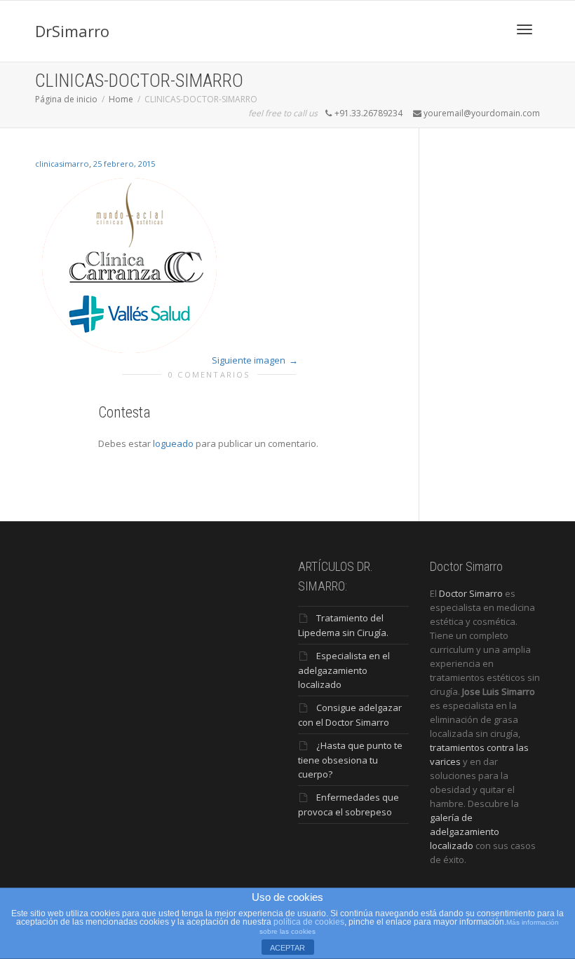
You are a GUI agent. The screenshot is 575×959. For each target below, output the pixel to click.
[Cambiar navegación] (524, 29)
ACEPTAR (287, 948)
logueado (173, 443)
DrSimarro (72, 30)
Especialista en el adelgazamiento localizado (344, 670)
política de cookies (308, 922)
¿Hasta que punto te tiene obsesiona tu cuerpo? (350, 759)
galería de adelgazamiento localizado (464, 831)
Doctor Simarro (471, 593)
